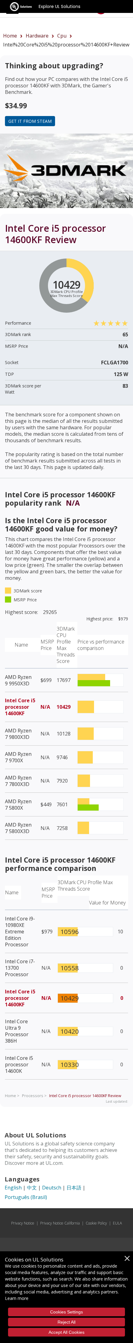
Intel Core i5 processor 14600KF (20, 707)
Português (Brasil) (26, 1197)
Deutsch (51, 1187)
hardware (37, 35)
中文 (32, 1187)
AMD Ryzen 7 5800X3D (18, 828)
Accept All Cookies (66, 1332)
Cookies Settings (66, 1311)
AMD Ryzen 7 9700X (18, 757)
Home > (12, 1095)
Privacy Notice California (60, 1223)
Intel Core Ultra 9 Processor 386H (16, 1031)
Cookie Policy (96, 1223)
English (13, 1187)
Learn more (16, 1298)
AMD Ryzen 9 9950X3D (18, 680)
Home (10, 35)
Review (85, 1095)
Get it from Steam (30, 121)
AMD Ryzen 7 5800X (18, 804)
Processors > (34, 1095)
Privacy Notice (22, 1223)
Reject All (66, 1322)
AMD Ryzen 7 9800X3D (18, 733)
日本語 (73, 1187)
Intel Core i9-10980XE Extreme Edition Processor (20, 931)
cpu (61, 35)
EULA (117, 1223)
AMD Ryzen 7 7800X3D (18, 781)
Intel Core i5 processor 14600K (19, 1064)
